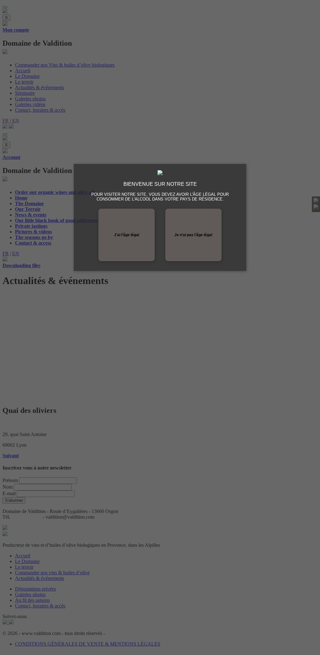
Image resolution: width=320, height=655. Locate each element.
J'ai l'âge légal (126, 235)
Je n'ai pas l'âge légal (193, 235)
